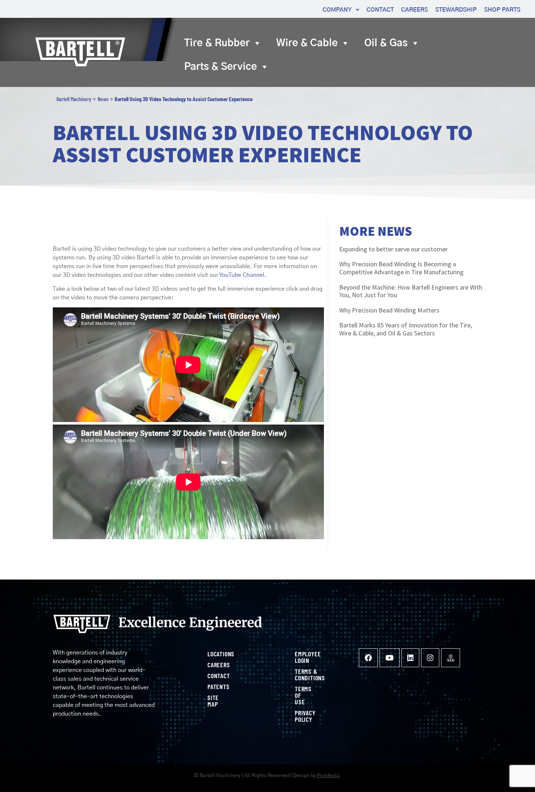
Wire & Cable (307, 43)
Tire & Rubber (217, 43)
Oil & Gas (386, 43)
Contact (210, 676)
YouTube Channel (241, 275)
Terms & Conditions (297, 674)
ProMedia (328, 775)
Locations (210, 654)
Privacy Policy (297, 716)
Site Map (210, 700)
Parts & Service (220, 67)
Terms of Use (297, 695)
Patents (210, 686)
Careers (210, 665)
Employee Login (297, 657)
